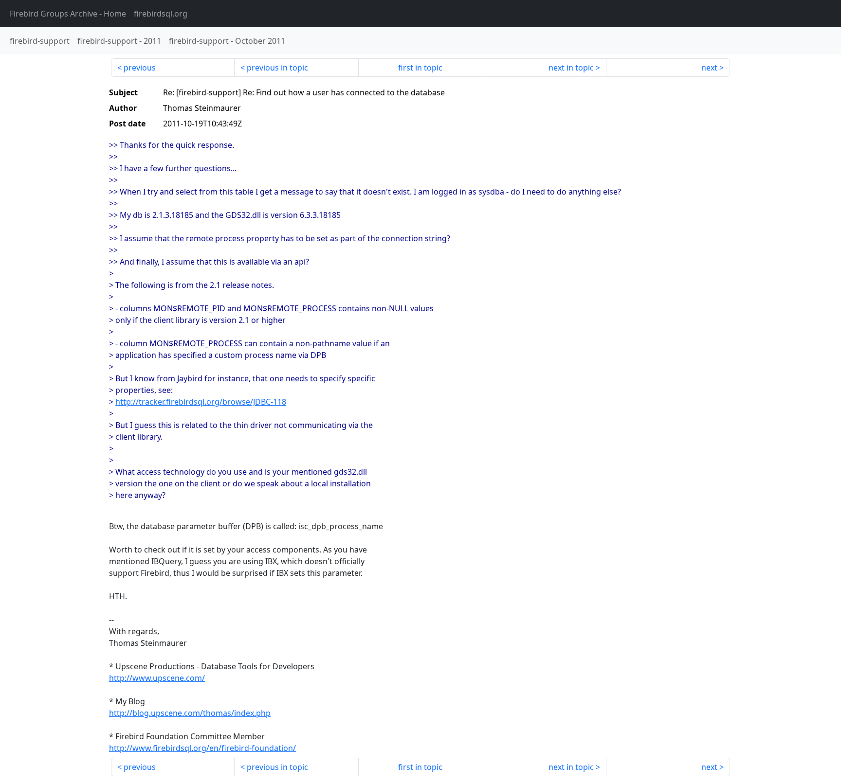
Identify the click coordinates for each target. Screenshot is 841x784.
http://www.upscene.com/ (157, 678)
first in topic (420, 67)
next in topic (571, 67)
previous (140, 67)
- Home (68, 13)
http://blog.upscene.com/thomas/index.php (190, 713)
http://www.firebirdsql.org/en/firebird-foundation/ (202, 748)
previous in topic (277, 67)
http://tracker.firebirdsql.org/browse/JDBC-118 (200, 401)
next (709, 67)
